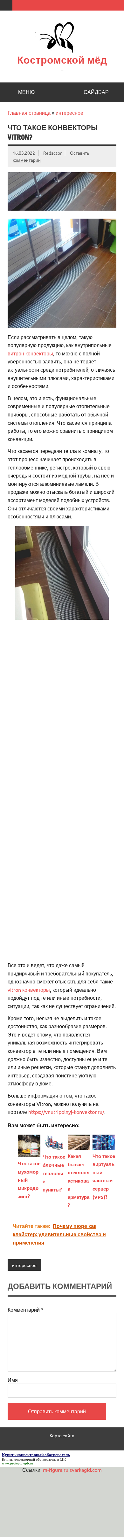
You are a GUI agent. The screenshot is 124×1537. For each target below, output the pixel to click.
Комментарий (26, 1309)
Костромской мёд (62, 59)
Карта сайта (62, 1435)
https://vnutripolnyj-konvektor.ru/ (66, 1111)
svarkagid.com (86, 1469)
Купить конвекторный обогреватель (29, 1459)
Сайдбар (96, 92)
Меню (26, 92)
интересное (69, 112)
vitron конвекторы (29, 989)
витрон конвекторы (30, 353)
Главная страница (29, 112)
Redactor (52, 153)
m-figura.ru (55, 1469)
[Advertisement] (62, 687)
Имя (13, 1379)
